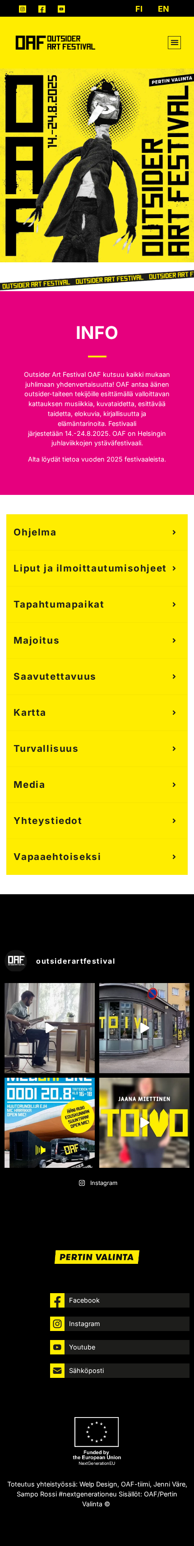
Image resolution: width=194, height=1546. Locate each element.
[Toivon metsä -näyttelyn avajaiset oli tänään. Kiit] (144, 1028)
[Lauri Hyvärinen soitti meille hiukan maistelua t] (50, 1028)
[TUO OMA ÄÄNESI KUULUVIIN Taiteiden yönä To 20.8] (50, 1123)
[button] (174, 42)
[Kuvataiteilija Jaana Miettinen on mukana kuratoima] (144, 1123)
